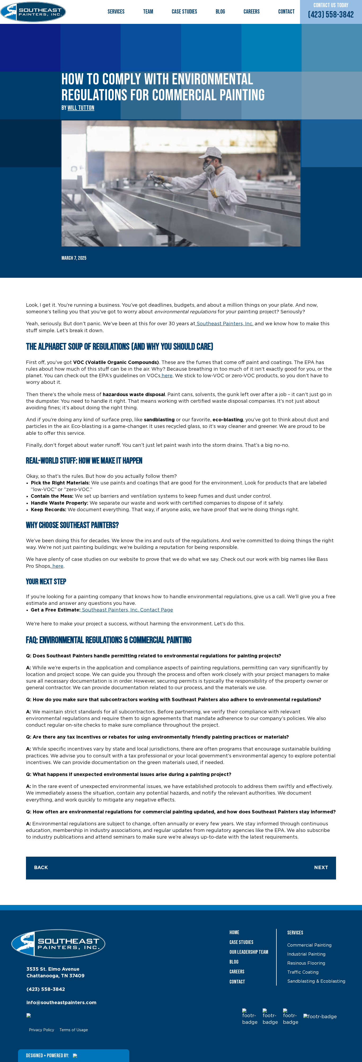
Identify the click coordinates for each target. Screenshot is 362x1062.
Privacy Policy (41, 1030)
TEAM (148, 11)
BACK (41, 867)
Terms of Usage (73, 1030)
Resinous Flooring (306, 963)
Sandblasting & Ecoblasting (316, 981)
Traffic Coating (303, 972)
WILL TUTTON (81, 108)
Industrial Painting (306, 954)
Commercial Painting (309, 945)
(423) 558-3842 (331, 14)
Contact (286, 11)
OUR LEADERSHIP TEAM (248, 952)
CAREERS (252, 11)
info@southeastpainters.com (61, 1002)
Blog (220, 11)
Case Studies (184, 11)
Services (116, 11)
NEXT (321, 867)
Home (234, 932)
